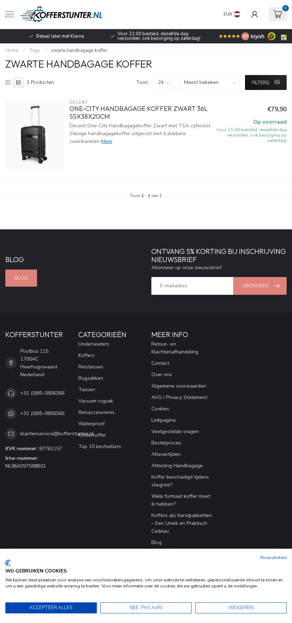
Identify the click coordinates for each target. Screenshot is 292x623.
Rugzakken (90, 378)
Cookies (160, 408)
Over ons (161, 374)
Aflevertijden (166, 454)
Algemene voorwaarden (178, 386)
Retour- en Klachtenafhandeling (174, 348)
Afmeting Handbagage (177, 465)
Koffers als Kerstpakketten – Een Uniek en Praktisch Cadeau (181, 523)
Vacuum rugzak (95, 401)
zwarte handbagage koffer (79, 50)
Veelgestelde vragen (175, 431)
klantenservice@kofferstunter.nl (57, 433)
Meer (107, 141)
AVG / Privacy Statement (179, 397)
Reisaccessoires (96, 412)
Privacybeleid (273, 557)
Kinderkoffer (92, 435)
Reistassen (90, 366)
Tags (34, 50)
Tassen (86, 389)
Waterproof (91, 423)
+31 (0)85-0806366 (42, 393)
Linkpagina (163, 420)
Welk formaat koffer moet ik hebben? (180, 500)
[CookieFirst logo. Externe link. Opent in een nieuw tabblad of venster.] (8, 563)
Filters (261, 82)
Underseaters (93, 344)
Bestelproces (166, 443)
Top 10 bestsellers (99, 446)
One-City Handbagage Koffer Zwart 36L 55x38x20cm (138, 113)
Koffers (86, 355)
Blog (21, 278)
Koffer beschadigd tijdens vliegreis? (180, 481)
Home (12, 50)
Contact (160, 363)
